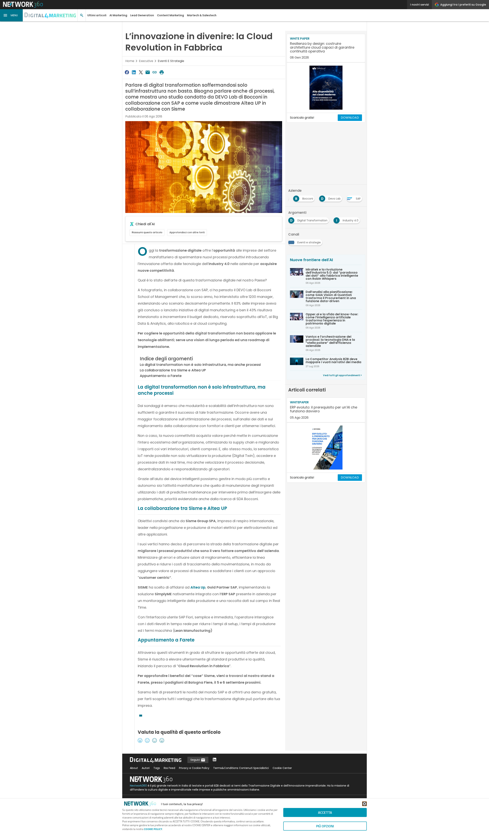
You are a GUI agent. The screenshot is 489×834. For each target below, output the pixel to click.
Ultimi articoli (96, 15)
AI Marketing (118, 15)
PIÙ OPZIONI (325, 826)
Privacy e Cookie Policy (194, 768)
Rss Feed (169, 768)
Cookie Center (282, 768)
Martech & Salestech (201, 15)
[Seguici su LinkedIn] (214, 759)
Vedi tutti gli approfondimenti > (342, 375)
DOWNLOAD (350, 117)
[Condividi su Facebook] (127, 72)
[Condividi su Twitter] (141, 72)
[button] (11, 15)
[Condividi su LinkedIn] (134, 72)
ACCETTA (325, 812)
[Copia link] (155, 72)
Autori (146, 768)
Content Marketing (170, 15)
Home (129, 61)
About (134, 768)
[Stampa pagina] (162, 72)
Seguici (195, 760)
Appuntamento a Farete (161, 375)
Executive (146, 61)
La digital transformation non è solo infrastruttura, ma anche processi (200, 364)
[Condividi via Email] (148, 72)
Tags (156, 768)
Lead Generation (142, 15)
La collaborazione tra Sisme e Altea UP (173, 370)
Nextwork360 (138, 786)
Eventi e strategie (171, 61)
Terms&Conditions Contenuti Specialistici (241, 768)
